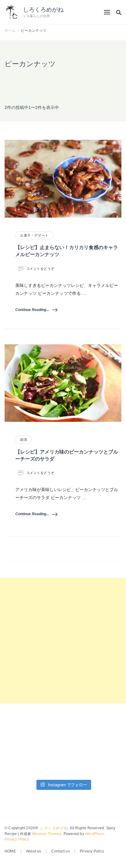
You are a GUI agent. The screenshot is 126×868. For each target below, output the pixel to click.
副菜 (23, 439)
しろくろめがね (43, 9)
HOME (10, 851)
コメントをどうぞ (40, 268)
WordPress (94, 834)
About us (33, 851)
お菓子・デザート (34, 235)
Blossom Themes (47, 834)
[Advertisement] (63, 640)
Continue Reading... (32, 310)
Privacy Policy (17, 839)
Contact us (60, 851)
